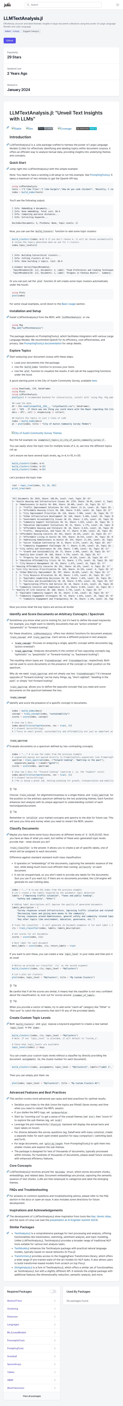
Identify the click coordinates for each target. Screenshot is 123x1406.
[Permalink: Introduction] (8, 144)
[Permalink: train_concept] (8, 702)
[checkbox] (53, 1291)
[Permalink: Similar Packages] (8, 1232)
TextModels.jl (21, 1248)
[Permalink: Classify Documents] (8, 834)
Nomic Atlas (104, 1216)
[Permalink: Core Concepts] (8, 1171)
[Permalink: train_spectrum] (8, 745)
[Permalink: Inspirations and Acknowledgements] (8, 1216)
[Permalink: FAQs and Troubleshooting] (8, 1195)
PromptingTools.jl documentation (43, 343)
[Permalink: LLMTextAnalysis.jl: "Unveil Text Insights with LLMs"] (8, 127)
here (94, 380)
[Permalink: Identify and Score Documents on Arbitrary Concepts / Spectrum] (8, 619)
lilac (93, 1216)
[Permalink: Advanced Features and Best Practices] (8, 1098)
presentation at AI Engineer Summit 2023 (73, 1219)
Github (9, 40)
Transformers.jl (22, 1256)
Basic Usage (69, 303)
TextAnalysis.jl (22, 1233)
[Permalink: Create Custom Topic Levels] (8, 1023)
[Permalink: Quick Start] (8, 168)
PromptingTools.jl (100, 174)
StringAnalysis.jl (23, 1267)
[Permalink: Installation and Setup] (8, 316)
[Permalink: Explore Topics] (8, 356)
